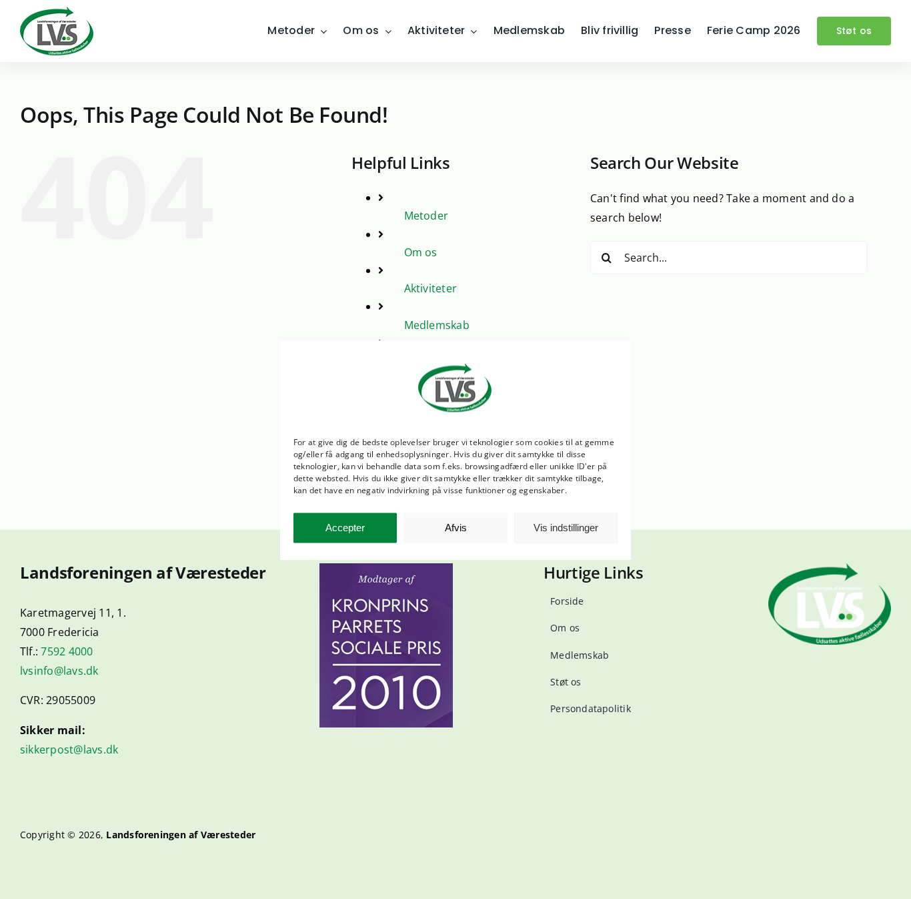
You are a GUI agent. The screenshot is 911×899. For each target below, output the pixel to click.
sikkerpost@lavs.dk (69, 749)
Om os (420, 252)
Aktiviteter (431, 288)
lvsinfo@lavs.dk (59, 670)
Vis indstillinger (566, 527)
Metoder (426, 215)
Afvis (456, 527)
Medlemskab (437, 325)
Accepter (345, 527)
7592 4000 (67, 651)
